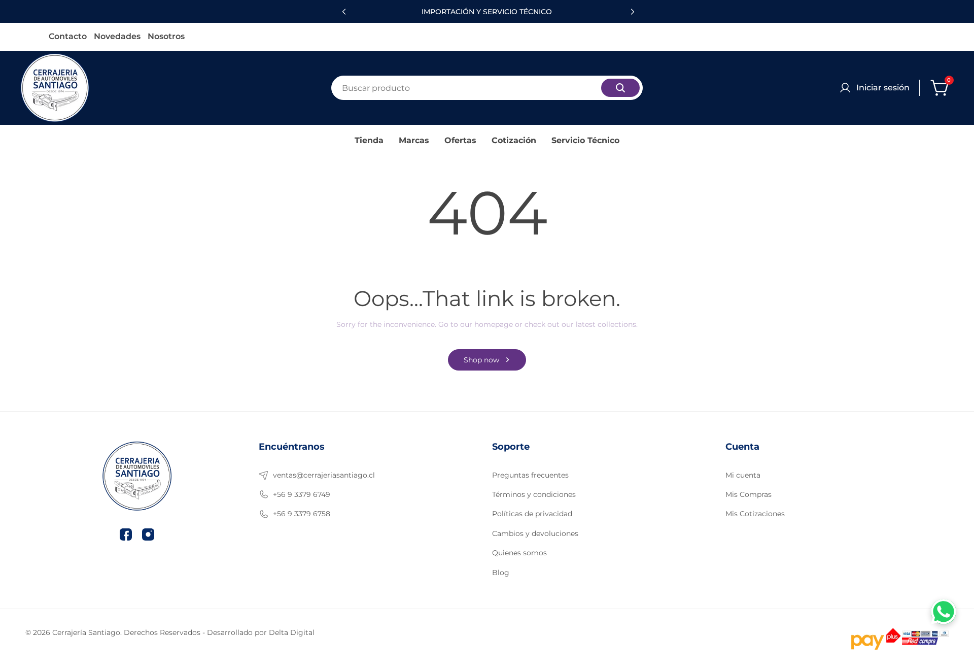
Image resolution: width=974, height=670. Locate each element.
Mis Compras (748, 494)
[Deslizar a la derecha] (631, 11)
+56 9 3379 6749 (301, 494)
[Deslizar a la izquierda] (342, 11)
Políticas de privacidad (532, 513)
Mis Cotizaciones (755, 513)
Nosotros (166, 36)
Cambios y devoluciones (535, 533)
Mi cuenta (742, 475)
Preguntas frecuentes (530, 475)
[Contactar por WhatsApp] (943, 611)
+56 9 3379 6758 (301, 513)
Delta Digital (292, 632)
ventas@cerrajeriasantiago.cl (324, 475)
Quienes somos (519, 552)
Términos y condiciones (534, 494)
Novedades (117, 36)
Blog (500, 572)
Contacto (68, 36)
